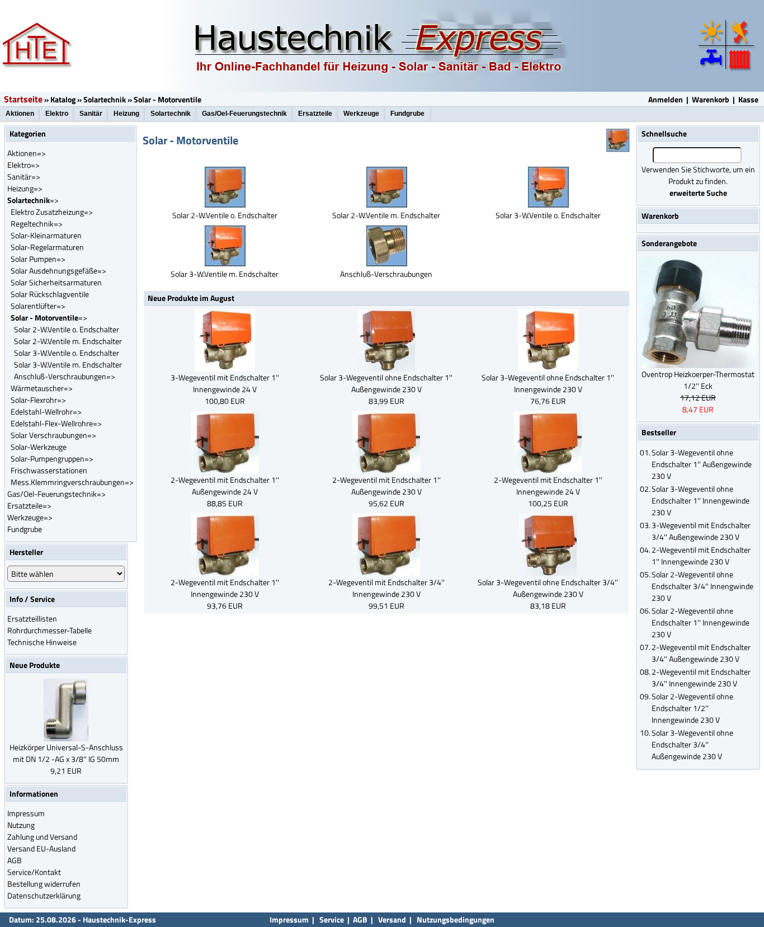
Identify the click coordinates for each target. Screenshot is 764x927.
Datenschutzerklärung (44, 895)
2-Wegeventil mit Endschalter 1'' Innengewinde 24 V (548, 485)
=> (33, 200)
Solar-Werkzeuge (39, 447)
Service (331, 919)
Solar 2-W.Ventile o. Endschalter (66, 329)
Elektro (56, 113)
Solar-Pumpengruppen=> (52, 458)
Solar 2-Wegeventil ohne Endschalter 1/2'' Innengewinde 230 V (692, 708)
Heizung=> (25, 188)
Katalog (63, 99)
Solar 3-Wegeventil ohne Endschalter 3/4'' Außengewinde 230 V (548, 588)
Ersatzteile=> (29, 505)
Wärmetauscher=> (42, 388)
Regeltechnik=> (37, 223)
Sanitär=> (23, 176)
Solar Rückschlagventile (50, 294)
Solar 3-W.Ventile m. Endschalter (68, 364)
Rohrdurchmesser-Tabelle (49, 630)
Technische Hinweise (42, 642)
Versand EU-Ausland (41, 848)
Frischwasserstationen (49, 470)
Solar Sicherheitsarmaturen (56, 282)
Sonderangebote (669, 243)
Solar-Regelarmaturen (47, 247)
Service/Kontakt (34, 872)
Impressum (26, 813)
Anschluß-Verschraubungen (386, 274)
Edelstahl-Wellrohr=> (46, 411)
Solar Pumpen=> (38, 259)
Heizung (126, 113)
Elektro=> (23, 165)
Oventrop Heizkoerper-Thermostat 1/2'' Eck (698, 380)
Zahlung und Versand (42, 837)
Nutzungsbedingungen (455, 919)
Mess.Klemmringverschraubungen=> (72, 482)
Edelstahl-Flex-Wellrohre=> (56, 423)
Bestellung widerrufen (44, 884)
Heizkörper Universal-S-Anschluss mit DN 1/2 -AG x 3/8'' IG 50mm (66, 753)
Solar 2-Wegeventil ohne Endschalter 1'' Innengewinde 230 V (700, 622)
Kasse (748, 99)
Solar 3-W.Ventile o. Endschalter (66, 353)
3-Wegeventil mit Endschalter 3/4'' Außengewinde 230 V (701, 531)
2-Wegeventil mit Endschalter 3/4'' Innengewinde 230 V (386, 588)
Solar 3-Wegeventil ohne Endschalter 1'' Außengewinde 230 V (386, 383)
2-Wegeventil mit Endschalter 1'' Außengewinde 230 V (386, 485)
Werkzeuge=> (30, 517)
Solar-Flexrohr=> (38, 400)
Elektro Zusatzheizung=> (52, 212)
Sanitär (90, 113)
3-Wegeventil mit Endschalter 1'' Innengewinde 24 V (225, 383)
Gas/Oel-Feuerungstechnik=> (56, 494)
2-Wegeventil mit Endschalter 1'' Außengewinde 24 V (225, 485)
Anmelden (665, 99)
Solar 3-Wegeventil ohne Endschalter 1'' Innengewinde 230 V (548, 383)
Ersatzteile (315, 113)
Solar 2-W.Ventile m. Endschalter (68, 341)
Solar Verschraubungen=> (53, 435)
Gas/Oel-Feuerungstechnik (244, 113)
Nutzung (21, 825)
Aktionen (20, 113)
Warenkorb (710, 99)
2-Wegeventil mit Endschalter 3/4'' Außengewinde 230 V (701, 653)
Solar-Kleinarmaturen (46, 235)
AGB (14, 860)
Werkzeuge (361, 113)
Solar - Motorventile (167, 99)
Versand (392, 919)
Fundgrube (407, 113)
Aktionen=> (26, 153)
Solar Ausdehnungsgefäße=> (58, 270)
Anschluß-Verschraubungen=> (64, 376)
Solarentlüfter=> (38, 306)
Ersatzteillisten (32, 618)
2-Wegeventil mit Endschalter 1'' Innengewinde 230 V (225, 588)
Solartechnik (104, 99)
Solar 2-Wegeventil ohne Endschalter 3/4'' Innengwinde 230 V (702, 586)
